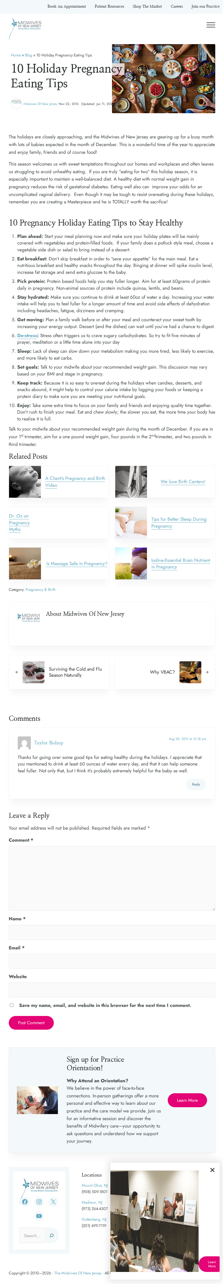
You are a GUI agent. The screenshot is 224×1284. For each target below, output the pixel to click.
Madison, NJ (92, 1202)
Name (17, 918)
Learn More (187, 1100)
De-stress (27, 335)
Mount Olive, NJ (95, 1185)
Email (17, 947)
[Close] (213, 1170)
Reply (196, 784)
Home (16, 55)
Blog (28, 55)
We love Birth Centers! (183, 481)
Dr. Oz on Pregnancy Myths (19, 523)
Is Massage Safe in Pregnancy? (77, 563)
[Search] (52, 1235)
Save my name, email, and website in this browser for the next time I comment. (105, 1005)
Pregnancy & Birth (41, 589)
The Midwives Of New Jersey (77, 1273)
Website (18, 976)
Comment (21, 840)
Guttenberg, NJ (94, 1219)
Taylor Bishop (48, 743)
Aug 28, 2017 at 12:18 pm (187, 738)
